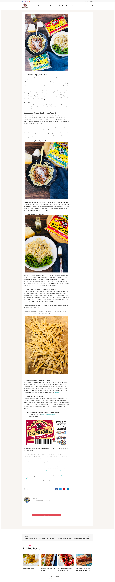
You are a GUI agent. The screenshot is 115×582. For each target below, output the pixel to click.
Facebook (32, 470)
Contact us (54, 578)
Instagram (60, 470)
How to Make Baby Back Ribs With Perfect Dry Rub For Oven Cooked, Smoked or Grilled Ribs (83, 570)
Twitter (55, 470)
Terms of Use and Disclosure (61, 578)
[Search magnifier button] (92, 5)
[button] (35, 6)
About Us (50, 578)
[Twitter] (23, 1)
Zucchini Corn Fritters (28, 568)
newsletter (42, 472)
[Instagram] (25, 1)
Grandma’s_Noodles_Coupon (48, 414)
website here (58, 392)
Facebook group (43, 470)
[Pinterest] (27, 1)
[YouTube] (29, 1)
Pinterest (27, 472)
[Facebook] (22, 1)
